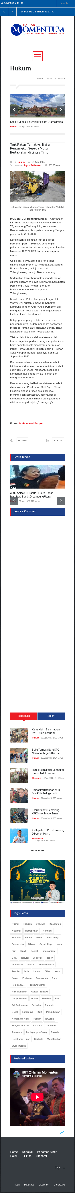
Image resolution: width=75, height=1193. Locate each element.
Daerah (34, 951)
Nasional (16, 931)
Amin (54, 978)
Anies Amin (42, 978)
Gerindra (36, 1005)
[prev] (14, 110)
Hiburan (27, 924)
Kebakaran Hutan (21, 1039)
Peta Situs (29, 1184)
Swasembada (19, 1046)
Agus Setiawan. (32, 165)
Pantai (28, 937)
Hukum (13, 126)
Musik (23, 951)
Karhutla (38, 1039)
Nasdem (46, 998)
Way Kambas (54, 1039)
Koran (58, 971)
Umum (36, 971)
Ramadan (17, 1032)
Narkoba (37, 1025)
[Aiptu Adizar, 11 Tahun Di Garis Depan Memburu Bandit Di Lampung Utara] (37, 477)
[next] (61, 110)
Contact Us (59, 1184)
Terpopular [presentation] (23, 715)
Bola (14, 958)
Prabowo (26, 978)
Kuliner (15, 924)
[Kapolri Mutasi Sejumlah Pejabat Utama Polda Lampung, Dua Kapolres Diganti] (37, 105)
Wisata (31, 944)
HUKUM (22, 440)
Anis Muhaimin (19, 991)
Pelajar (37, 1019)
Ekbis (47, 971)
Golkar (34, 998)
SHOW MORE (37, 850)
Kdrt (40, 1012)
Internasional (49, 951)
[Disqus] (37, 561)
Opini (26, 971)
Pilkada (31, 964)
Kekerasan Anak (20, 1019)
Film (14, 951)
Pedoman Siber (47, 1152)
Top (57, 1168)
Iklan (17, 1184)
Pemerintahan (46, 964)
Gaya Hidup (46, 944)
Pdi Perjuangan (19, 1005)
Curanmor (51, 1025)
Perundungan (53, 1012)
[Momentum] (37, 32)
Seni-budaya (52, 937)
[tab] (24, 717)
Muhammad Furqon (31, 423)
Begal (15, 1012)
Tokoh (50, 958)
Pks (57, 998)
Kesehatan (55, 924)
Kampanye (27, 1012)
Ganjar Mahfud (19, 998)
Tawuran (49, 1019)
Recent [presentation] (51, 715)
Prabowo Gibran (37, 985)
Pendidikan (37, 838)
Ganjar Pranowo (39, 991)
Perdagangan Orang (36, 1032)
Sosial (15, 978)
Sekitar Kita (18, 944)
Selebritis (38, 958)
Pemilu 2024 (18, 985)
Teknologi (47, 931)
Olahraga (40, 924)
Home (40, 78)
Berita (50, 78)
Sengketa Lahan (20, 1025)
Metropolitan (31, 931)
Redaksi (27, 1152)
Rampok (49, 1005)
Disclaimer (44, 1184)
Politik (39, 937)
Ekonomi (36, 778)
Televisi (25, 958)
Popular (16, 971)
